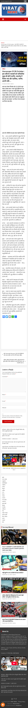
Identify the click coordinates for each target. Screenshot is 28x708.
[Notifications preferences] (3, 705)
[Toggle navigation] (3, 19)
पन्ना (3, 492)
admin (12, 83)
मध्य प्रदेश (4, 499)
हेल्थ (3, 522)
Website (4, 407)
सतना (3, 518)
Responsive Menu (25, 1)
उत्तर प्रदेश (4, 479)
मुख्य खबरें (4, 503)
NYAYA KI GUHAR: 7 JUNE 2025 (9, 439)
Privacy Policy (21, 701)
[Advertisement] (14, 31)
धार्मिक (3, 490)
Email (4, 401)
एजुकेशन (4, 481)
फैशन (3, 494)
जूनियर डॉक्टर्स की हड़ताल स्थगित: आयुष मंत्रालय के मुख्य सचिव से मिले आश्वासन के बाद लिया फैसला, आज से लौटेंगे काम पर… (13, 361)
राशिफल (3, 69)
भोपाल (3, 496)
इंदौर (3, 477)
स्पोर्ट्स (3, 520)
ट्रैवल (3, 486)
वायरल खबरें (4, 514)
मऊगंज (3, 498)
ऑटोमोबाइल (4, 483)
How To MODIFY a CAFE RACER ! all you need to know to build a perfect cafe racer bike (13, 548)
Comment (5, 376)
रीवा (3, 511)
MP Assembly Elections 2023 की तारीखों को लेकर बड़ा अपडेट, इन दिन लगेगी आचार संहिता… (14, 354)
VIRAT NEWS (13, 701)
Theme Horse (16, 703)
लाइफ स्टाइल (5, 512)
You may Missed (7, 527)
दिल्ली (3, 488)
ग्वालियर (3, 485)
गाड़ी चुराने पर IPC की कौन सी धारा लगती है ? (13, 572)
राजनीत (3, 507)
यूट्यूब (3, 505)
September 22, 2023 (7, 552)
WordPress (19, 705)
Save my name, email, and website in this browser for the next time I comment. (12, 416)
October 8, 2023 (6, 83)
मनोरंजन (4, 501)
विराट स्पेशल (4, 516)
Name (4, 394)
